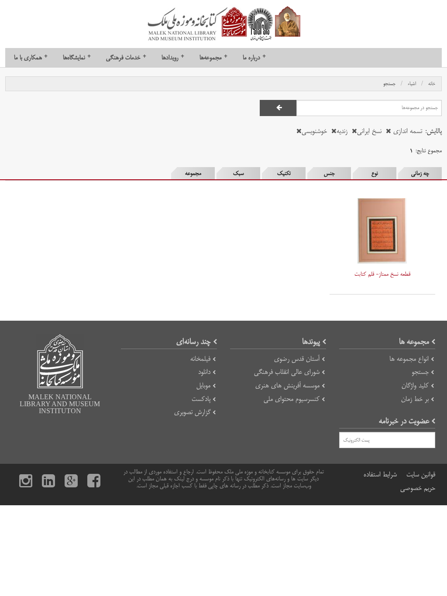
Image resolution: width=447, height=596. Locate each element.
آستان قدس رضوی (297, 359)
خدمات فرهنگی (126, 57)
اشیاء (412, 84)
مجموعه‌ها (213, 57)
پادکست (201, 399)
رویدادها (173, 57)
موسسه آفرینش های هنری (287, 385)
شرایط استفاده (380, 474)
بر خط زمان (415, 399)
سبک (238, 173)
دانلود (204, 372)
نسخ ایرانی (369, 131)
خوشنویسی (314, 131)
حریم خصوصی (417, 488)
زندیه (342, 131)
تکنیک (284, 173)
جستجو (389, 84)
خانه (431, 84)
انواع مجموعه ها (409, 359)
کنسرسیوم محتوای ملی (292, 399)
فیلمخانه (200, 359)
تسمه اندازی (406, 131)
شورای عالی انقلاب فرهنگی (287, 372)
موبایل (203, 385)
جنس (329, 173)
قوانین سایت (420, 474)
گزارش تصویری (192, 412)
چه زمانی (420, 173)
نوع (374, 173)
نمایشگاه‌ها (77, 57)
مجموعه (193, 173)
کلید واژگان (415, 385)
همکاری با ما (31, 57)
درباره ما (254, 57)
